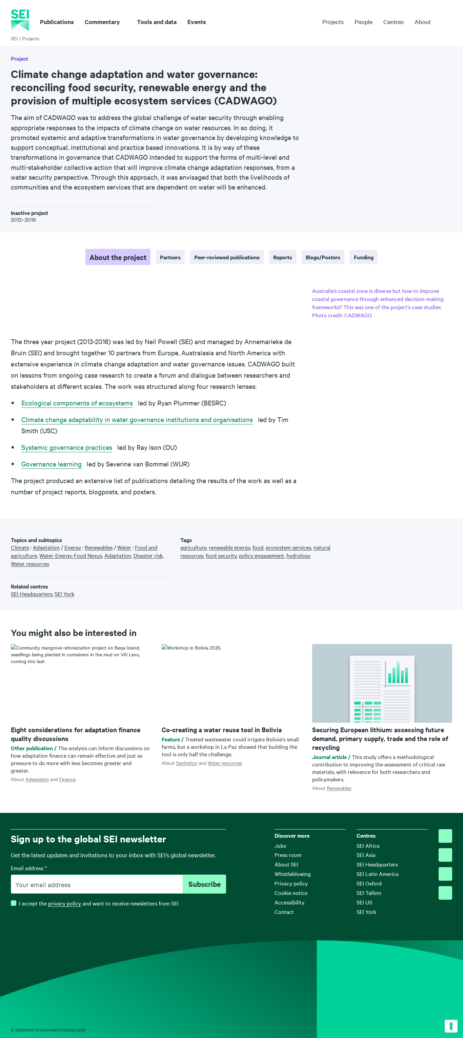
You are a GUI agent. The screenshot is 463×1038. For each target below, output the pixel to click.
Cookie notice (291, 892)
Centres (393, 21)
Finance (67, 779)
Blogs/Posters (323, 257)
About (423, 21)
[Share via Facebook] (418, 534)
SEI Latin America (378, 873)
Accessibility (289, 902)
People (364, 21)
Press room (288, 854)
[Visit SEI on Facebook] (445, 855)
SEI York (366, 911)
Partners (170, 257)
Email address (29, 868)
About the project (117, 257)
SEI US (364, 902)
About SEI (286, 864)
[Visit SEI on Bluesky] (445, 836)
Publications (57, 22)
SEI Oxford (369, 883)
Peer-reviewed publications (227, 257)
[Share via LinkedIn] (428, 534)
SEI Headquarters (377, 864)
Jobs (280, 845)
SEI (14, 38)
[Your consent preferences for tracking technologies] (451, 1026)
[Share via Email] (438, 534)
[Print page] (449, 534)
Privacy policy (291, 883)
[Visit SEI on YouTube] (445, 893)
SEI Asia (366, 854)
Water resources (225, 762)
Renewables (339, 787)
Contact (284, 911)
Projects (333, 21)
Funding (364, 257)
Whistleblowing (293, 873)
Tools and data (157, 22)
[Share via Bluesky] (406, 534)
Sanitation (186, 762)
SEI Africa (368, 845)
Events (196, 22)
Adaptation (37, 779)
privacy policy (64, 903)
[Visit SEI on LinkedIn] (445, 874)
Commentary (102, 21)
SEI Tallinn (369, 892)
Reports (282, 257)
